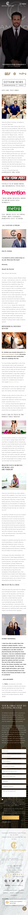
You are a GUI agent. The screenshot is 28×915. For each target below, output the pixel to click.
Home (3, 858)
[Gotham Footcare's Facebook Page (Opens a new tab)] (9, 880)
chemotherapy (7, 305)
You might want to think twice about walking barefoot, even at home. (13, 216)
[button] (22, 4)
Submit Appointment (9, 817)
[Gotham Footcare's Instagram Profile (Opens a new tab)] (6, 880)
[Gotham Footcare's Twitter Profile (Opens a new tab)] (13, 880)
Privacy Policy (19, 892)
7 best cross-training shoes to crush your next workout (14, 200)
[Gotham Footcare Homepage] (14, 846)
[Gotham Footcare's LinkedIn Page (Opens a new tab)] (18, 880)
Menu (24, 4)
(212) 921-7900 (6, 822)
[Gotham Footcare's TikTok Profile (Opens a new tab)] (22, 880)
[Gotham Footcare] (8, 4)
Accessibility (14, 895)
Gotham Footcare (14, 382)
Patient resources (12, 858)
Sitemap (12, 892)
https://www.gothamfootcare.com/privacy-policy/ (14, 811)
